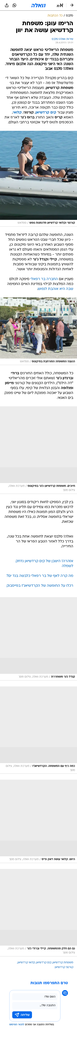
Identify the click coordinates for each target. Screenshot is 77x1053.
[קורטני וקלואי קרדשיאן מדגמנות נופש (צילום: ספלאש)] (38, 179)
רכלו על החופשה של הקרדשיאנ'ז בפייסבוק (40, 586)
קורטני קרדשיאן (64, 967)
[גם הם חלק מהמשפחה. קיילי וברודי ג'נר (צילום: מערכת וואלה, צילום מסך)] (38, 912)
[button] (60, 5)
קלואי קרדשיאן (26, 962)
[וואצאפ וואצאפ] (14, 5)
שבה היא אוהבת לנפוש (55, 289)
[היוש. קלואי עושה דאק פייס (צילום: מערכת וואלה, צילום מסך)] (38, 821)
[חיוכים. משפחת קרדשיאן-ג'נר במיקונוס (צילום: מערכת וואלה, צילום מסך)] (38, 450)
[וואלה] (38, 5)
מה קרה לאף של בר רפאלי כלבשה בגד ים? (39, 576)
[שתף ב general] (7, 5)
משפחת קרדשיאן (63, 962)
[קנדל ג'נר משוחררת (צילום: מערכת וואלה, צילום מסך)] (38, 638)
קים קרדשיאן (43, 962)
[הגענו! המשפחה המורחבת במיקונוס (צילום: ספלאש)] (38, 331)
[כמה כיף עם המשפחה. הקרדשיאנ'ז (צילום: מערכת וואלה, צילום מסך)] (38, 730)
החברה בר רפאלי (44, 279)
